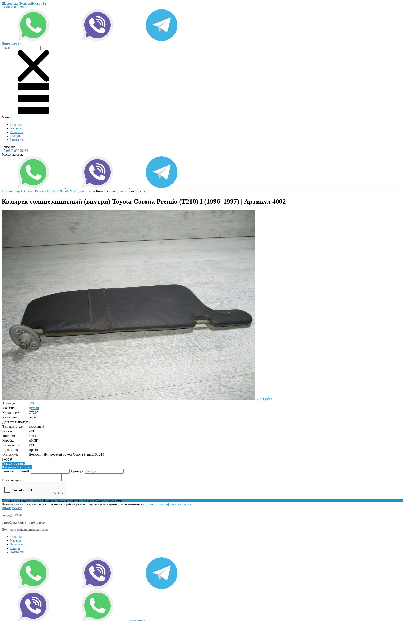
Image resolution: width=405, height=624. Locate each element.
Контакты (17, 139)
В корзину (17, 467)
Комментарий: (12, 480)
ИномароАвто (12, 508)
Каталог (16, 128)
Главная (16, 124)
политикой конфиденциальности (169, 504)
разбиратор (37, 522)
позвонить (137, 620)
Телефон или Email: (16, 471)
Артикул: (77, 471)
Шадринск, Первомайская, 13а (24, 3)
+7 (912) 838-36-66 (15, 7)
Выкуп (15, 136)
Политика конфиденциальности (25, 529)
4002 (32, 403)
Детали (34, 408)
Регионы (16, 132)
